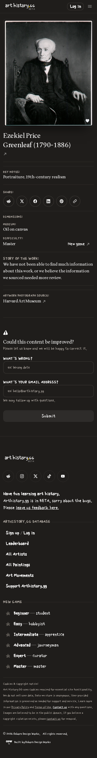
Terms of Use (43, 707)
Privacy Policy (20, 707)
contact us (54, 718)
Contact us (60, 707)
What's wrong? (17, 359)
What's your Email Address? (30, 382)
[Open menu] (90, 6)
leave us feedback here (37, 507)
